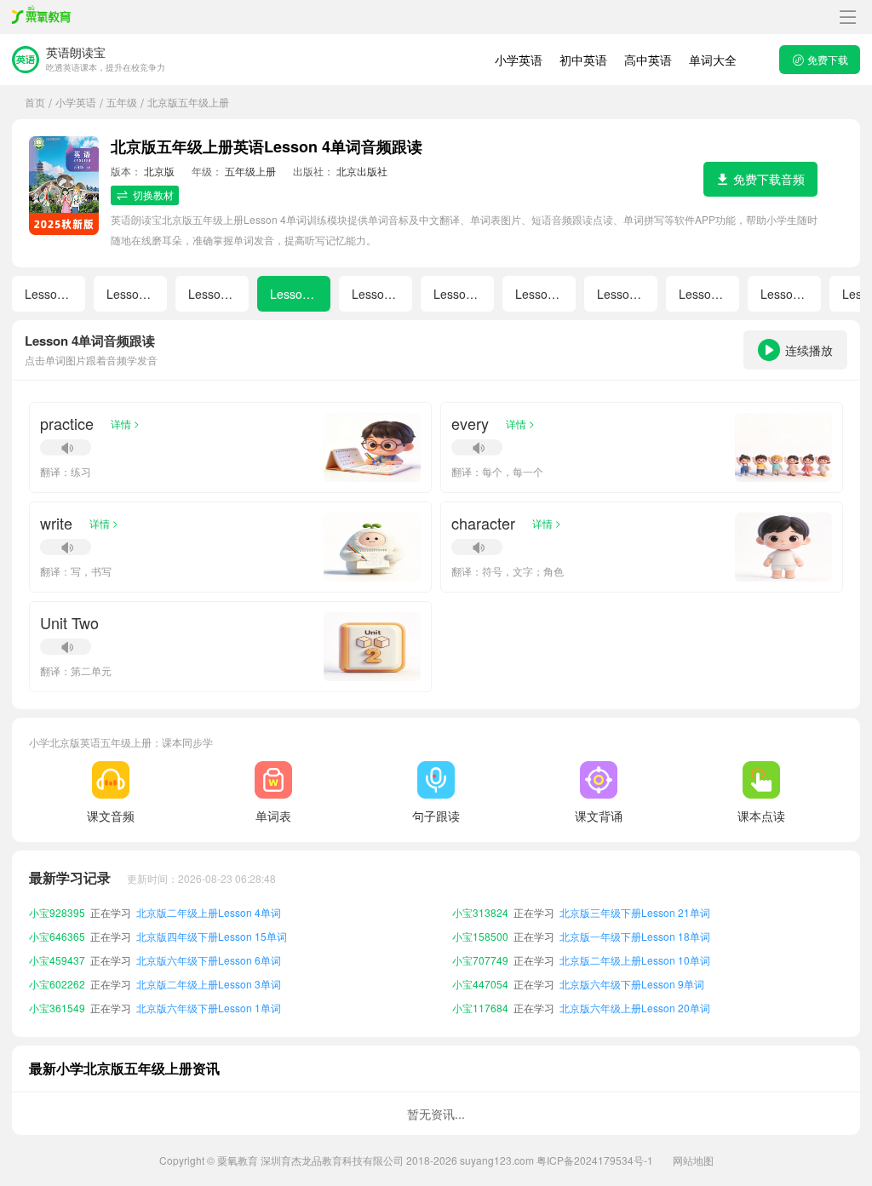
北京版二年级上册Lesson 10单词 (634, 960)
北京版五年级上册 (188, 102)
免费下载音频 (769, 178)
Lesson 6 (458, 293)
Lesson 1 (49, 293)
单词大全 (713, 59)
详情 (125, 423)
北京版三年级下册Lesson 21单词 (634, 912)
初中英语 (583, 59)
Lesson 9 (703, 293)
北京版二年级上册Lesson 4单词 (208, 912)
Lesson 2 (131, 293)
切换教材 (153, 194)
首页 (35, 102)
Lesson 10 (788, 293)
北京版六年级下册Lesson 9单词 (631, 984)
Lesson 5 (376, 293)
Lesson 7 (540, 293)
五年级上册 (250, 170)
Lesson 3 (213, 293)
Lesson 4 (294, 293)
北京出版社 (361, 170)
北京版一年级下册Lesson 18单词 (634, 936)
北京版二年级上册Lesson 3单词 (208, 984)
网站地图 (693, 1160)
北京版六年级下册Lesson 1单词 (208, 1007)
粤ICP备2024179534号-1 (594, 1160)
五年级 (121, 102)
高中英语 (648, 59)
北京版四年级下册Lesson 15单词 (211, 936)
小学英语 (518, 59)
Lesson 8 (621, 293)
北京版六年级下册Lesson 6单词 (208, 960)
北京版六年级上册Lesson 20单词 (634, 1007)
